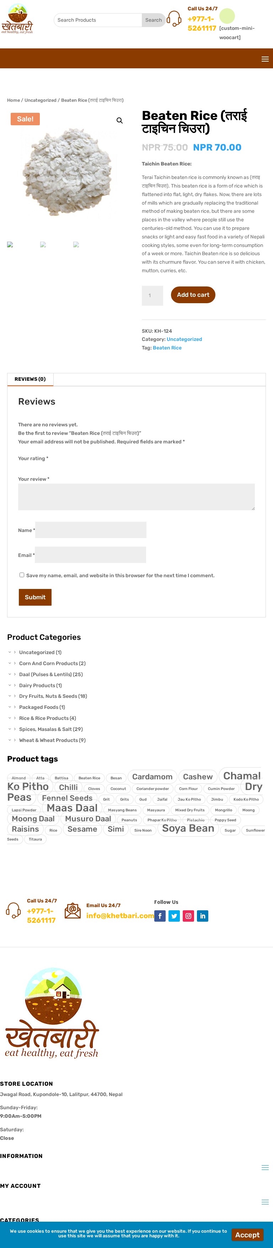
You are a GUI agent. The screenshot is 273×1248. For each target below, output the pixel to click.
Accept (247, 1235)
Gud (143, 799)
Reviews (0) (30, 379)
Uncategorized (41, 100)
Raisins (25, 829)
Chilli (68, 787)
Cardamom (152, 776)
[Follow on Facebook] (160, 916)
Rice (53, 830)
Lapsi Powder (24, 810)
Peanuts (129, 820)
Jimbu (217, 799)
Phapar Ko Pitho (162, 820)
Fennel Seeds (67, 798)
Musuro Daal (88, 818)
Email (26, 555)
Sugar (230, 830)
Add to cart (193, 294)
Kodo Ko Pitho (246, 799)
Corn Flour (188, 788)
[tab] (30, 379)
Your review (33, 479)
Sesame (82, 829)
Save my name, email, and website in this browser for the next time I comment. (120, 576)
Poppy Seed (225, 820)
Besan (116, 778)
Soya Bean (188, 828)
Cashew (198, 776)
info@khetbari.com (120, 915)
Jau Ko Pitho (189, 799)
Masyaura (156, 810)
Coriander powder (152, 788)
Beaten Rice (167, 348)
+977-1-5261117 (202, 23)
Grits (124, 799)
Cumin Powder (221, 788)
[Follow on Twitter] (174, 916)
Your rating (33, 459)
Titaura (35, 839)
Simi (116, 829)
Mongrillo (223, 810)
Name (26, 530)
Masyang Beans (122, 810)
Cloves (94, 788)
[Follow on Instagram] (188, 916)
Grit (106, 799)
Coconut (118, 788)
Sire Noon (143, 830)
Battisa (61, 778)
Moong (248, 810)
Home (13, 100)
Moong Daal (33, 818)
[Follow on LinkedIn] (202, 916)
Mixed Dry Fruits (190, 810)
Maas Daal (72, 808)
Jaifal (162, 799)
